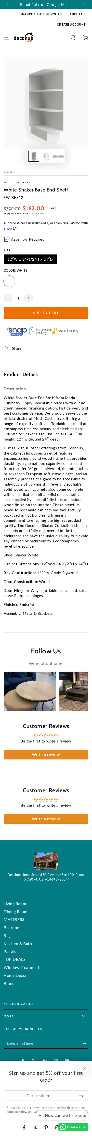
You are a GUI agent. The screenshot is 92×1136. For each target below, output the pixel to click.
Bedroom (12, 927)
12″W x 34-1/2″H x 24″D (30, 260)
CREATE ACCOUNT (71, 24)
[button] (72, 37)
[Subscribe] (85, 1043)
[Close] (84, 1068)
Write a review (46, 754)
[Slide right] (84, 4)
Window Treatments (22, 967)
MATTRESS (14, 919)
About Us (77, 14)
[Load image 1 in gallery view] (33, 156)
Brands (10, 983)
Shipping (9, 213)
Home (8, 172)
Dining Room (15, 911)
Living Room (15, 903)
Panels (10, 951)
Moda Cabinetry (17, 182)
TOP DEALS (15, 959)
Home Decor (15, 975)
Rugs (8, 935)
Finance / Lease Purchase (42, 14)
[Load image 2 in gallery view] (46, 156)
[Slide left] (8, 4)
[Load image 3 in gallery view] (58, 156)
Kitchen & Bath (18, 943)
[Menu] (6, 37)
